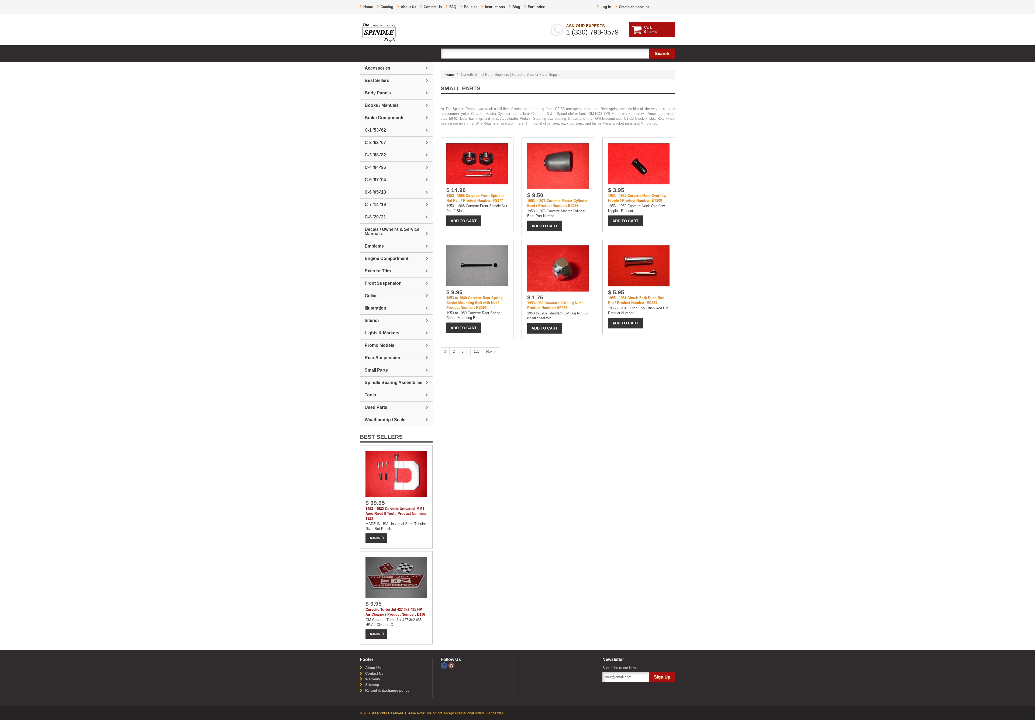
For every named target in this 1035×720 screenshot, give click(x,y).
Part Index (536, 7)
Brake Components (385, 117)
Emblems (374, 246)
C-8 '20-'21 (375, 217)
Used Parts (376, 407)
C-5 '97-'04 (375, 179)
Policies (470, 7)
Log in (606, 7)
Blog (516, 7)
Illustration (375, 308)
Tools (370, 395)
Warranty (372, 679)
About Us (408, 7)
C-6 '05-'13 (375, 192)
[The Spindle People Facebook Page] (444, 665)
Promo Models (379, 345)
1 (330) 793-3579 (592, 32)
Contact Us (433, 7)
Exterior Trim (378, 271)
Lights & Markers (382, 333)
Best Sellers (377, 80)
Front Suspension (383, 283)
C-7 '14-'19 (375, 204)
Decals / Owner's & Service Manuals (392, 231)
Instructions (495, 7)
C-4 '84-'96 (375, 167)
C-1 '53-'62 (375, 130)
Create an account (634, 7)
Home (368, 7)
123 (476, 351)
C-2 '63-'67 (375, 142)
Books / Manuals (382, 105)
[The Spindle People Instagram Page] (451, 665)
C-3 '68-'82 (375, 155)
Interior (372, 320)
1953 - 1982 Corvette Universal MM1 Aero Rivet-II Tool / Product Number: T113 (395, 513)
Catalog (387, 7)
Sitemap (372, 685)
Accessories (377, 68)
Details (374, 538)
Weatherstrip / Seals (385, 419)
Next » (491, 351)
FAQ (452, 7)
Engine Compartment (386, 258)
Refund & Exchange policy (387, 690)
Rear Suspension (382, 357)
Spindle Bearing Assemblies (393, 382)
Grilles (371, 295)
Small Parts (376, 370)
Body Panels (378, 93)
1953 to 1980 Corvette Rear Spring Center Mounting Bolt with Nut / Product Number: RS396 (474, 303)
